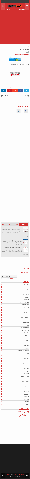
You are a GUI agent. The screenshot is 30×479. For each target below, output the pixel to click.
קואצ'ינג (26, 373)
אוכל (27, 289)
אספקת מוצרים (24, 304)
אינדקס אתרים (25, 414)
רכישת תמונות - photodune (22, 417)
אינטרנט (26, 299)
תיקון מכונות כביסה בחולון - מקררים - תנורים (13, 248)
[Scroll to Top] (3, 475)
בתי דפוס (26, 312)
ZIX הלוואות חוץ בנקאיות (16, 240)
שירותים (26, 399)
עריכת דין (26, 366)
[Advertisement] (15, 25)
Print (22, 54)
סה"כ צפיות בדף (6, 224)
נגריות (26, 356)
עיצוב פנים (25, 363)
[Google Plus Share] (15, 90)
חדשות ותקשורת (24, 320)
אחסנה (26, 292)
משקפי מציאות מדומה (22, 350)
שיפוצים (26, 394)
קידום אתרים (24, 49)
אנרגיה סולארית (24, 302)
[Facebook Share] (20, 90)
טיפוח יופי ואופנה (24, 327)
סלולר (26, 361)
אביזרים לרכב (24, 284)
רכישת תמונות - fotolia (23, 411)
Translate (12, 278)
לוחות (26, 335)
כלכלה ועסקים (24, 330)
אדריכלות (26, 287)
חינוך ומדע (25, 325)
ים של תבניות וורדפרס (24, 415)
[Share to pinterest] (9, 90)
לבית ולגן (26, 333)
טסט (27, 236)
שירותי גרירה (25, 396)
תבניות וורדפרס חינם (17, 228)
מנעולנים (26, 348)
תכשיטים (26, 404)
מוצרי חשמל (25, 343)
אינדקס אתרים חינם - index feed (15, 474)
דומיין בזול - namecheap (23, 412)
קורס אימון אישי (24, 376)
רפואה (26, 389)
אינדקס (9, 87)
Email (16, 54)
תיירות (26, 401)
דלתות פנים (26, 268)
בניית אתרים (25, 307)
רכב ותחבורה (25, 386)
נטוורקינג (26, 358)
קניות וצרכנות (25, 381)
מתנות (26, 353)
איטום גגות (25, 294)
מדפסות (26, 338)
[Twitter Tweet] (26, 90)
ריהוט (26, 384)
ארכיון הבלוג (15, 224)
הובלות (26, 315)
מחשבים (26, 345)
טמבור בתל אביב (25, 270)
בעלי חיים (25, 310)
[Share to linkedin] (3, 90)
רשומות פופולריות (23, 224)
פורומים (26, 368)
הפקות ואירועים (24, 317)
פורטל (26, 371)
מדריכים (26, 340)
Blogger (18, 477)
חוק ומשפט (25, 322)
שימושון (26, 391)
